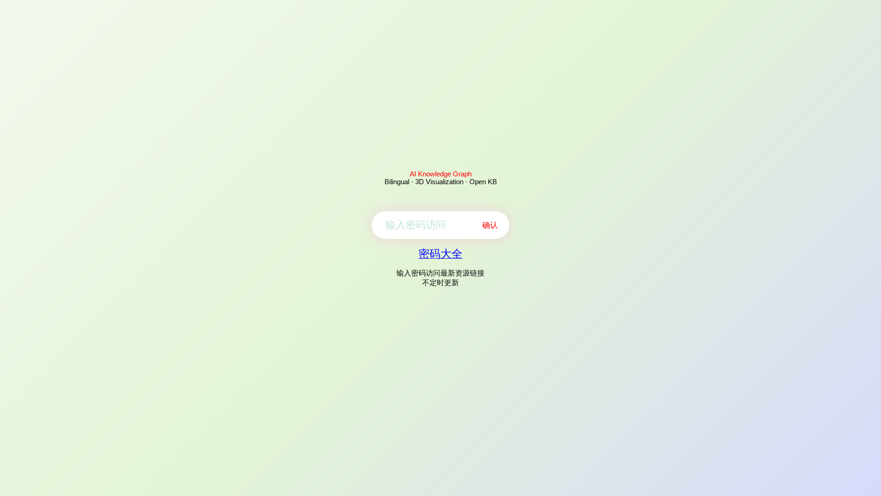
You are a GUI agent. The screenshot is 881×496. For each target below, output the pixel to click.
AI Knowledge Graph (441, 174)
